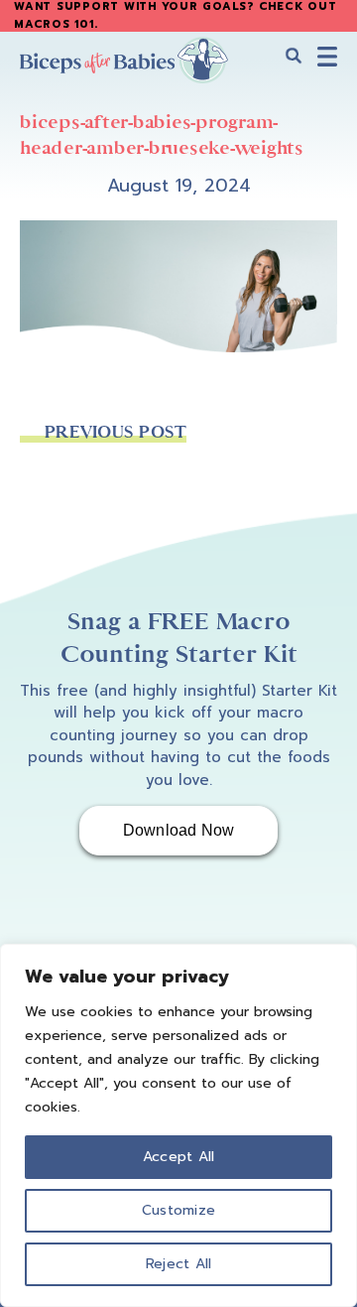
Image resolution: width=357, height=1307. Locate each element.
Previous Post (115, 432)
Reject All (179, 1263)
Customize (178, 1210)
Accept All (179, 1156)
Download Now (179, 830)
